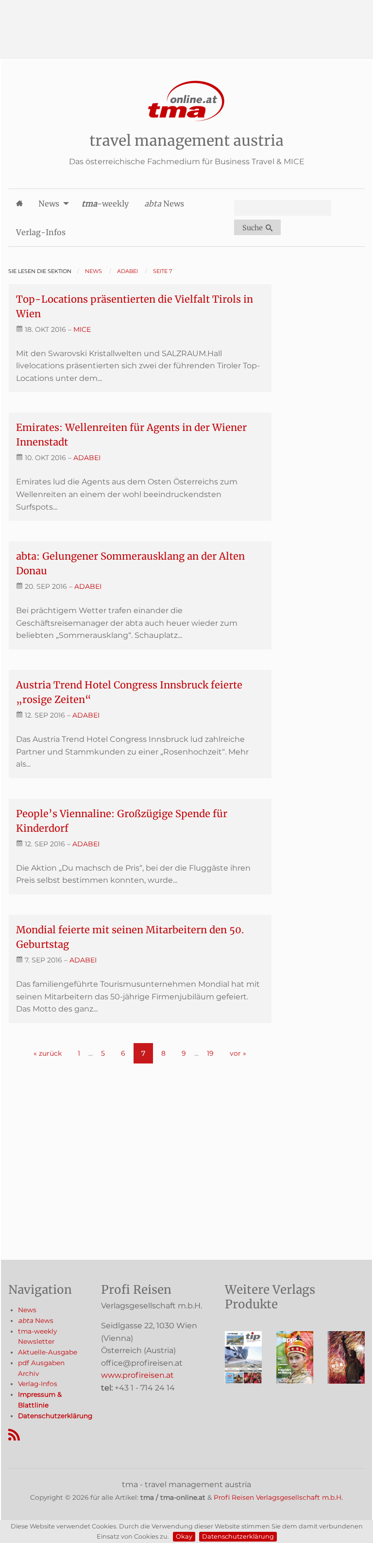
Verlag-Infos (37, 1384)
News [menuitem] (48, 203)
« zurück (48, 1053)
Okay (184, 1536)
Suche (254, 227)
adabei (87, 457)
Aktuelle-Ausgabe (47, 1352)
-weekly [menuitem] (105, 203)
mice (82, 329)
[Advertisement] (186, 22)
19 (210, 1053)
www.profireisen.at (137, 1375)
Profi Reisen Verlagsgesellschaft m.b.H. (278, 1497)
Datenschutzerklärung (238, 1536)
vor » (238, 1053)
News (27, 1310)
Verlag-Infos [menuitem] (41, 232)
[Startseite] (186, 101)
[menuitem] (19, 203)
